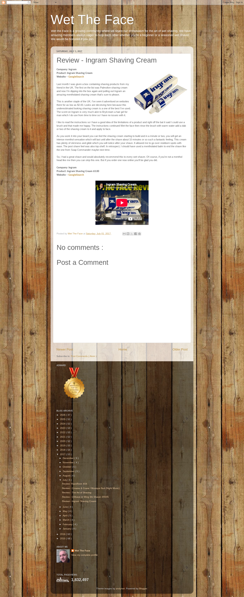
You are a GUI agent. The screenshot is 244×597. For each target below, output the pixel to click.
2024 (63, 424)
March (66, 520)
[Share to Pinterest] (139, 233)
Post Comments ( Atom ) (84, 356)
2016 (63, 534)
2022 (63, 432)
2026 (63, 415)
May (65, 511)
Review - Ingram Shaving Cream (79, 501)
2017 (63, 454)
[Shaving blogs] (74, 403)
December (68, 458)
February (68, 524)
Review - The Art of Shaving (76, 492)
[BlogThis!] (128, 233)
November (68, 462)
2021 (63, 437)
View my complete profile (84, 555)
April (65, 515)
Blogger (143, 588)
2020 (63, 441)
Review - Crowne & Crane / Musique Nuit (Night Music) (91, 488)
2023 (63, 428)
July (65, 480)
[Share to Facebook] (135, 233)
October (67, 467)
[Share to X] (131, 233)
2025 (63, 419)
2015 (63, 538)
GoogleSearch (76, 77)
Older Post (180, 349)
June (66, 507)
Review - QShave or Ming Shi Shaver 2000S (85, 497)
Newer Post (64, 349)
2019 (63, 445)
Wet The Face (92, 19)
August (67, 475)
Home (123, 349)
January (67, 528)
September (69, 471)
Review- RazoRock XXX (74, 484)
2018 (63, 450)
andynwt (120, 588)
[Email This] (124, 233)
